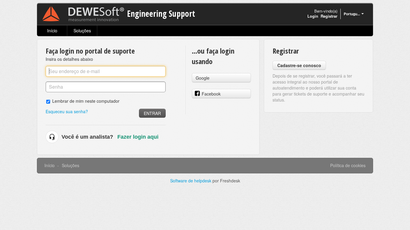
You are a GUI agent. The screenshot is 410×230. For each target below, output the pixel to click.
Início (52, 31)
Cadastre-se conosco (299, 65)
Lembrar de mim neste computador (85, 101)
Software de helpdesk (191, 181)
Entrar (152, 113)
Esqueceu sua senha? (67, 111)
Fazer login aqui (137, 137)
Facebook (211, 94)
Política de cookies (348, 165)
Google (203, 78)
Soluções (82, 31)
